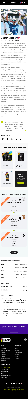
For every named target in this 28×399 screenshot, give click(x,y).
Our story (17, 348)
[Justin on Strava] (16, 139)
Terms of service (20, 389)
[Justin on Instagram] (3, 139)
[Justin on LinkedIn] (20, 139)
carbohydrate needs (17, 97)
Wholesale (3, 360)
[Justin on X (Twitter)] (12, 139)
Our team (17, 350)
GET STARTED (14, 331)
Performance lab (18, 352)
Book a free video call (5, 350)
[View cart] (24, 2)
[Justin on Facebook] (7, 139)
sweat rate (12, 95)
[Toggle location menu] (22, 2)
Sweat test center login (6, 375)
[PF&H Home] (14, 2)
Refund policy (7, 389)
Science (17, 358)
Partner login (4, 377)
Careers (17, 354)
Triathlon (12, 7)
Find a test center (4, 371)
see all (14, 252)
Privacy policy (13, 389)
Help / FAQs (3, 348)
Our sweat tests (4, 369)
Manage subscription (5, 358)
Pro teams (3, 373)
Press (16, 356)
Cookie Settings (14, 390)
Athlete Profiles (4, 7)
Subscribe (3, 356)
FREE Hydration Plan (5, 367)
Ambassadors (4, 354)
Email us (3, 352)
